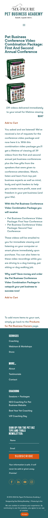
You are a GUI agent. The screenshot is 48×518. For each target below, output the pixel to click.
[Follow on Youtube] (25, 482)
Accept (24, 514)
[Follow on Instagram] (31, 482)
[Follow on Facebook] (12, 482)
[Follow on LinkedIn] (18, 482)
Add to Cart (11, 123)
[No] (45, 510)
